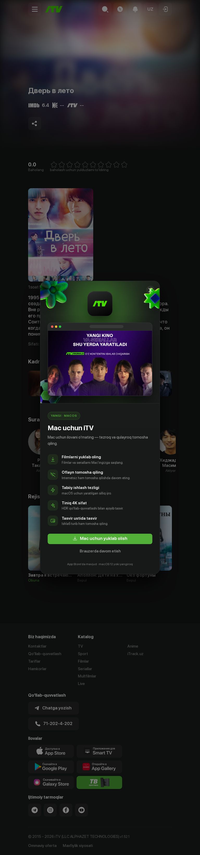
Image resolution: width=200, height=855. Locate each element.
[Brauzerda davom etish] (150, 290)
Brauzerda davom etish (100, 551)
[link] (100, 539)
